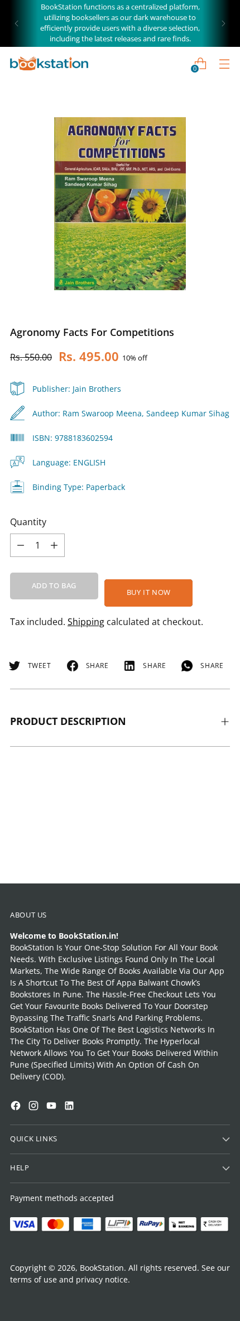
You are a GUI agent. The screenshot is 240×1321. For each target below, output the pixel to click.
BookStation (102, 1267)
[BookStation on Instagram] (34, 1107)
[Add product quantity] (21, 545)
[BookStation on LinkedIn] (70, 1107)
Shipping (86, 622)
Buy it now (149, 592)
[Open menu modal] (224, 63)
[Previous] (16, 23)
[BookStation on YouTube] (52, 1107)
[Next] (223, 23)
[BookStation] (49, 63)
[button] (30, 1179)
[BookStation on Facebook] (16, 1107)
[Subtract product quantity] (54, 545)
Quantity (28, 522)
